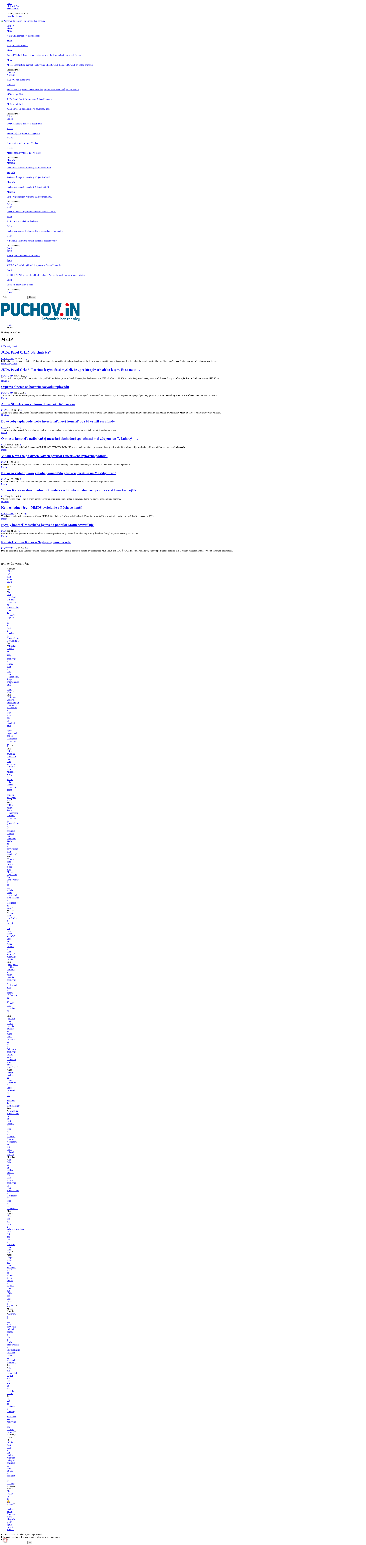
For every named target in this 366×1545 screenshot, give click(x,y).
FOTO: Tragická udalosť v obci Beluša (24, 123)
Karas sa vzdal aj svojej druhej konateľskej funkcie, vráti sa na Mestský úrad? (58, 473)
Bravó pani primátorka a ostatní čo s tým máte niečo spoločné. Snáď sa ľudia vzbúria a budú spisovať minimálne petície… (12, 936)
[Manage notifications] (5, 1540)
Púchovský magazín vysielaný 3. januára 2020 (28, 187)
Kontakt (10, 292)
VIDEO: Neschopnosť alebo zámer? (23, 36)
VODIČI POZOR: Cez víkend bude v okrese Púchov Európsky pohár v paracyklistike (46, 275)
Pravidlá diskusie (14, 16)
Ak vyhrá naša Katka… (17, 45)
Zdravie (10, 1527)
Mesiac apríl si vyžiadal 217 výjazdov (24, 153)
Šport (9, 248)
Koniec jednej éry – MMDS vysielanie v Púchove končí (41, 507)
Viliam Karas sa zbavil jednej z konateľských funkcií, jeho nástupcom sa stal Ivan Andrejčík (68, 490)
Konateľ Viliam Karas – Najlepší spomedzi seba (36, 542)
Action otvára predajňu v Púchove (22, 221)
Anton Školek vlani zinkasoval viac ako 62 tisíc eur (38, 404)
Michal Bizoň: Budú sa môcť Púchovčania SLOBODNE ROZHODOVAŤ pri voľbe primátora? (50, 65)
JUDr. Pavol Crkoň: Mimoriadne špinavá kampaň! (29, 99)
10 (20, 410)
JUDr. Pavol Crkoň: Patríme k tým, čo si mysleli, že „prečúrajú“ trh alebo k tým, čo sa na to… (70, 370)
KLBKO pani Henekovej (18, 79)
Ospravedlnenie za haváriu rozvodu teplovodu (35, 387)
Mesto (9, 28)
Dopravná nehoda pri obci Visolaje (22, 143)
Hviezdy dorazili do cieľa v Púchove (23, 255)
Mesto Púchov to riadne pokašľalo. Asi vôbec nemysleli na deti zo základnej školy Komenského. (13, 1089)
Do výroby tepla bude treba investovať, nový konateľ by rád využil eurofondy (58, 421)
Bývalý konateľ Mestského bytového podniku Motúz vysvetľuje (47, 525)
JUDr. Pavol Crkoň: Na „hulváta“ (26, 352)
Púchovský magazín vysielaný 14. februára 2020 (29, 167)
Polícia (10, 119)
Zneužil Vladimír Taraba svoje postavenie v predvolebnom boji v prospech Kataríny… (46, 55)
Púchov (10, 26)
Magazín (11, 160)
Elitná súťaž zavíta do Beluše (20, 284)
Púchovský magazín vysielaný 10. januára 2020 (28, 177)
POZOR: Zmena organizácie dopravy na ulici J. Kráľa (31, 211)
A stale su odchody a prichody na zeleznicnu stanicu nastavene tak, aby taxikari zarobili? (11, 1415)
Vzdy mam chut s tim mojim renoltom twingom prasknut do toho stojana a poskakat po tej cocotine (11, 1463)
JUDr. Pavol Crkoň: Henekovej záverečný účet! (28, 109)
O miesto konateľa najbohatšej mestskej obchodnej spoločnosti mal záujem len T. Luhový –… (69, 438)
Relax (9, 204)
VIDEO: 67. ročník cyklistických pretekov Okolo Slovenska (34, 265)
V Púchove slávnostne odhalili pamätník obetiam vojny (32, 240)
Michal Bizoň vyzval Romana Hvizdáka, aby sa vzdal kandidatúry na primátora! (43, 89)
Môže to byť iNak (15, 94)
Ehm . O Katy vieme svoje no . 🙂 (9, 579)
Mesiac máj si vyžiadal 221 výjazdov (23, 133)
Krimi (9, 116)
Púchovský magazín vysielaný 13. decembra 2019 (29, 197)
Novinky (11, 72)
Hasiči (10, 128)
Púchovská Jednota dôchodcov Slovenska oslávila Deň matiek (35, 231)
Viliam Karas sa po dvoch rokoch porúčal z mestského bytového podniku (54, 456)
